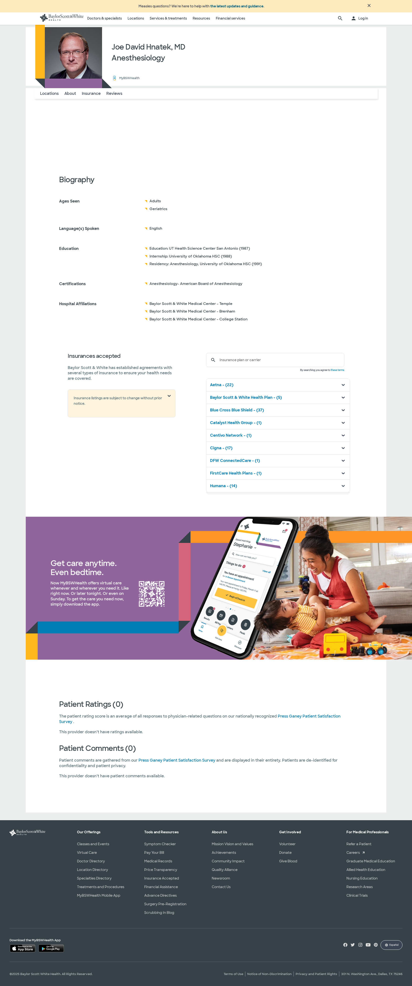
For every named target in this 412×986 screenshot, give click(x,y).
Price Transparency (160, 870)
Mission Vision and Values (232, 844)
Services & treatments (168, 18)
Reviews (114, 93)
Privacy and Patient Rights (316, 974)
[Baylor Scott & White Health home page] (61, 18)
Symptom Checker (160, 844)
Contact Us (221, 887)
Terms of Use (233, 974)
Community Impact (228, 861)
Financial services (230, 18)
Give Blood (288, 861)
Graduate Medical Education (370, 861)
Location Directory (92, 870)
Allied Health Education (365, 870)
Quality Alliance (224, 870)
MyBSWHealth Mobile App (98, 895)
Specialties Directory (94, 878)
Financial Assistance (161, 887)
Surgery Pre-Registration (165, 904)
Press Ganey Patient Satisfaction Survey (177, 760)
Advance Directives (160, 895)
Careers (353, 852)
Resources (201, 18)
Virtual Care (87, 852)
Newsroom (221, 878)
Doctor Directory (91, 861)
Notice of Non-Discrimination (269, 974)
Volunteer (287, 844)
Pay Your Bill (154, 852)
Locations (136, 18)
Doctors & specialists (104, 18)
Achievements (224, 852)
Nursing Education (362, 878)
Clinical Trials (357, 895)
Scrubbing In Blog (159, 912)
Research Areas (359, 887)
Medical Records (158, 861)
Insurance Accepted (161, 878)
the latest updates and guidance (236, 6)
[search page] (340, 18)
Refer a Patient (358, 844)
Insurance (91, 93)
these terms (337, 370)
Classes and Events (93, 844)
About (70, 93)
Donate (285, 852)
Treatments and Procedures (100, 887)
